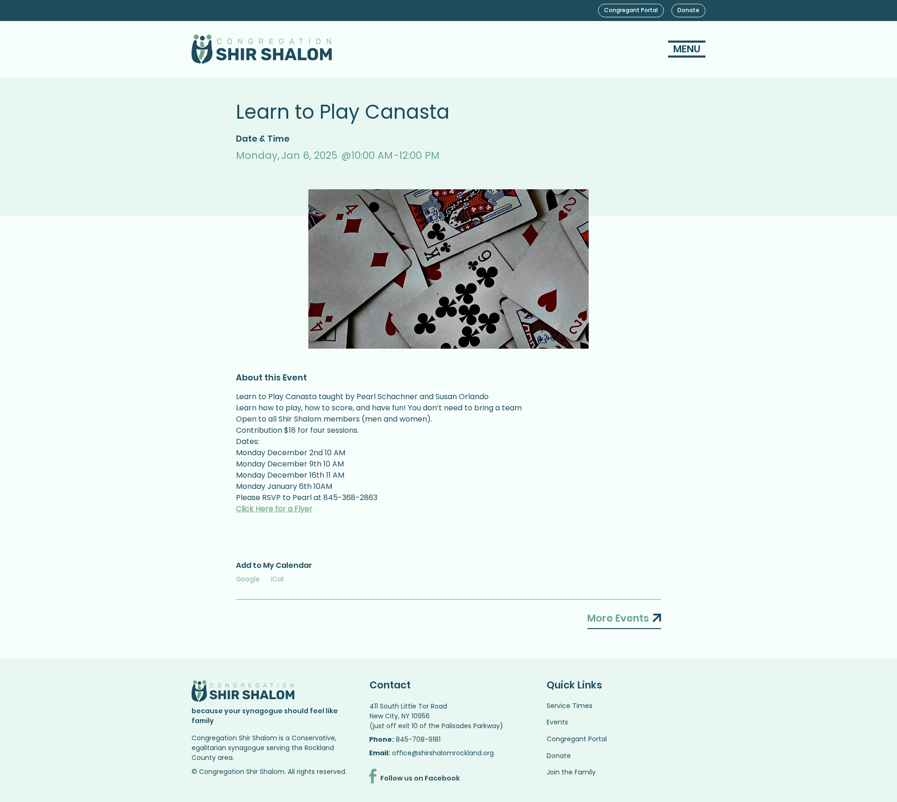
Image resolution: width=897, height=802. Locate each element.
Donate (559, 755)
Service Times (569, 705)
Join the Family (571, 772)
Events (557, 722)
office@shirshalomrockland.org (443, 753)
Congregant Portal (577, 739)
